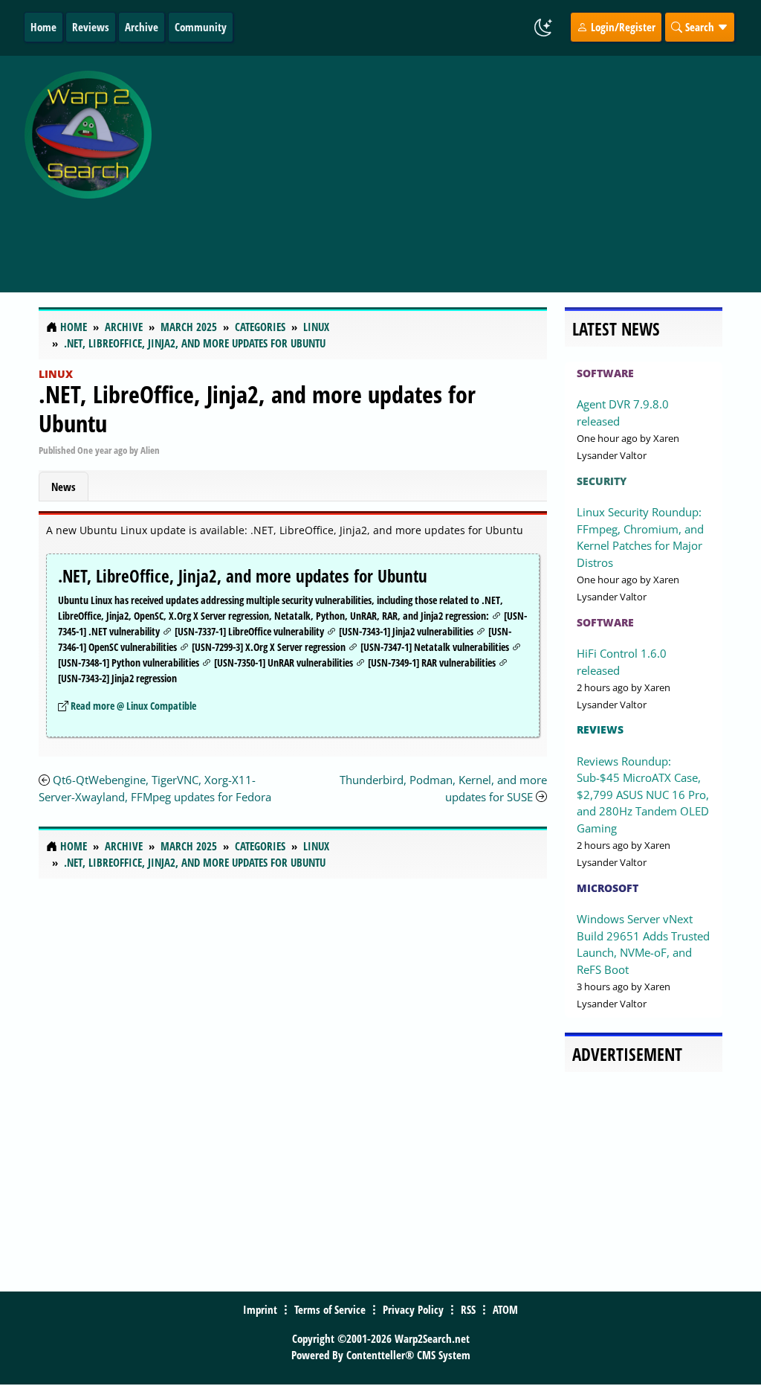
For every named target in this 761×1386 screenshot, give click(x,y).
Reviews (90, 26)
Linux (56, 374)
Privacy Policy (413, 1309)
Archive (141, 26)
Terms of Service (330, 1309)
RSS (468, 1309)
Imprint (260, 1309)
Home (43, 26)
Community (201, 26)
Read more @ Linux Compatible (133, 706)
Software (605, 373)
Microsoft (607, 888)
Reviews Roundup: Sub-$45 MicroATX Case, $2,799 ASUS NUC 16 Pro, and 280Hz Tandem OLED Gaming (643, 794)
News (63, 486)
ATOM (505, 1309)
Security (601, 481)
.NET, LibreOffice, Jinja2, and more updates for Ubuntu (257, 408)
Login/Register (621, 26)
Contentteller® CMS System (408, 1354)
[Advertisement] (459, 166)
